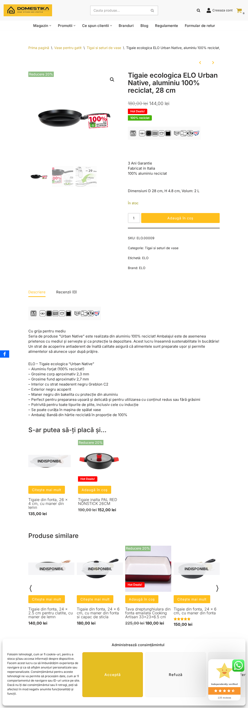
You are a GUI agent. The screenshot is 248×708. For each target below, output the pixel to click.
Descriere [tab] (37, 292)
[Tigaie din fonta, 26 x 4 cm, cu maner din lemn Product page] (50, 461)
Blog (144, 25)
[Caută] (152, 10)
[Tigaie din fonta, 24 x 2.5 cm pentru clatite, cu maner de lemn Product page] (51, 569)
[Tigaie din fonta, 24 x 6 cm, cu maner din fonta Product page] (196, 569)
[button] (50, 25)
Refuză (176, 674)
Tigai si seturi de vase (104, 48)
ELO (145, 258)
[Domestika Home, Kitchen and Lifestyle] (28, 10)
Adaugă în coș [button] (95, 490)
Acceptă (112, 674)
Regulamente (166, 25)
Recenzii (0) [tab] (66, 292)
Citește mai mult (46, 490)
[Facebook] (4, 354)
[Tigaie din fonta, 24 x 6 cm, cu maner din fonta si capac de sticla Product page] (100, 569)
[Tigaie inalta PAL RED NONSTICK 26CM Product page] (99, 461)
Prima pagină (38, 48)
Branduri (126, 25)
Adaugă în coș (180, 218)
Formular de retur (200, 25)
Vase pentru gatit (68, 48)
